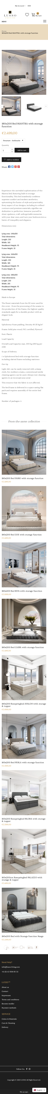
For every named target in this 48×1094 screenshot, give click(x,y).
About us (5, 987)
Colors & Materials (9, 1019)
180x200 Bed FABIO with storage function (22, 478)
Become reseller (8, 1003)
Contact (5, 991)
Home (4, 31)
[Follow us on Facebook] (9, 166)
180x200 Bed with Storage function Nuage (22, 936)
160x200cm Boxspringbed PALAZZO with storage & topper (22, 878)
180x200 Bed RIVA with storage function (22, 591)
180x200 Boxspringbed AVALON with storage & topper (24, 704)
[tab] (24, 182)
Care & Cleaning (8, 1023)
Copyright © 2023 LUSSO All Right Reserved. (24, 1080)
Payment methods (9, 1007)
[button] (39, 1090)
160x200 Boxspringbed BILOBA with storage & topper (23, 820)
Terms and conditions (10, 999)
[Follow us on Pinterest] (18, 166)
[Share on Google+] (15, 166)
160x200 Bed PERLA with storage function (23, 762)
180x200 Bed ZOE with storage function (22, 534)
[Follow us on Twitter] (12, 166)
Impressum (6, 995)
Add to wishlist (13, 159)
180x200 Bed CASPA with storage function (23, 647)
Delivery (5, 1027)
